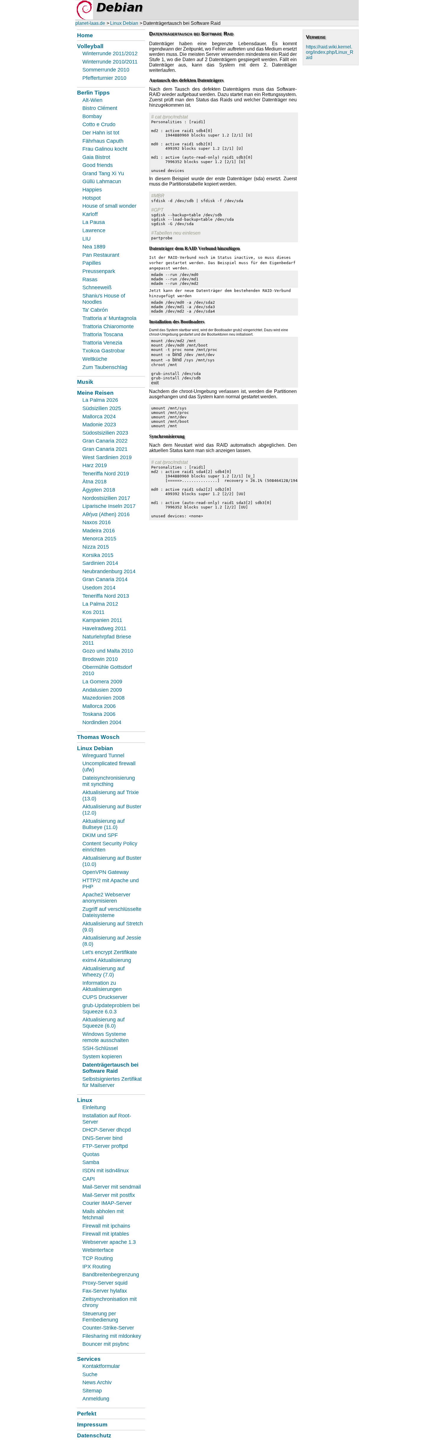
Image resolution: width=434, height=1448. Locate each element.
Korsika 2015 (97, 555)
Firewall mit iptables (105, 1234)
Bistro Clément (99, 108)
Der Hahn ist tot (100, 133)
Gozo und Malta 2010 (107, 651)
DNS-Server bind (102, 1138)
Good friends (97, 165)
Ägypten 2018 (98, 490)
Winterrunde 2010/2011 (110, 62)
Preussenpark (98, 271)
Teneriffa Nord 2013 (105, 596)
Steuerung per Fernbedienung (100, 1317)
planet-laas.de (90, 23)
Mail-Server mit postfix (108, 1195)
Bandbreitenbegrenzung (110, 1275)
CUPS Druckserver (104, 997)
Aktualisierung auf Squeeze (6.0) (103, 1023)
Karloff (90, 214)
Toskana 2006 (98, 714)
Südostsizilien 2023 (105, 433)
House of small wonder (109, 206)
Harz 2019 (94, 465)
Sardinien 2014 (100, 563)
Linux (84, 1100)
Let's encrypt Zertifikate (109, 952)
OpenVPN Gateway (105, 872)
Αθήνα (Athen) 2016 (106, 514)
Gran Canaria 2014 (105, 579)
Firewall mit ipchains (106, 1226)
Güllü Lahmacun (101, 181)
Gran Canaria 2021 (105, 449)
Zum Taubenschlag (104, 367)
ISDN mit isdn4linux (105, 1171)
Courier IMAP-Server (107, 1203)
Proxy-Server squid (105, 1283)
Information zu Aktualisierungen (102, 986)
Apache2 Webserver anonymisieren (106, 898)
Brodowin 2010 (100, 659)
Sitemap (92, 1391)
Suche (89, 1374)
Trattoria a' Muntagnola (109, 318)
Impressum (92, 1424)
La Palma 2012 (100, 604)
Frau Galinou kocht (104, 149)
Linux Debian (124, 23)
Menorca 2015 (99, 539)
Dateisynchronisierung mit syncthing (108, 781)
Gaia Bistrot (96, 157)
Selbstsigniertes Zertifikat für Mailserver (112, 1082)
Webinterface (98, 1250)
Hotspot (91, 198)
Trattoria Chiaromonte (108, 326)
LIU (86, 239)
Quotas (90, 1154)
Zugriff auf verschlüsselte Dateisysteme (111, 912)
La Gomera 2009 (102, 682)
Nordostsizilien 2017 (106, 498)
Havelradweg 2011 (104, 628)
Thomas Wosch (98, 737)
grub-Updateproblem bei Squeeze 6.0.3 (111, 1008)
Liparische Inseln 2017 (109, 506)
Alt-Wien (92, 100)
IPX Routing (96, 1267)
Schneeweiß (97, 287)
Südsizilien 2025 (101, 408)
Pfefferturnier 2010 (104, 78)
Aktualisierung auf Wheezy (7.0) (103, 972)
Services (89, 1359)
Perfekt (86, 1413)
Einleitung (94, 1107)
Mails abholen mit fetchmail (103, 1214)
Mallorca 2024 (99, 417)
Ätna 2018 (94, 482)
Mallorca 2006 (99, 706)
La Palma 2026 (100, 400)
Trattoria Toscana (102, 334)
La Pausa (93, 222)
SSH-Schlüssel (100, 1048)
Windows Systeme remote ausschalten (105, 1037)
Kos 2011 (93, 612)
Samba (90, 1162)
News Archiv (97, 1382)
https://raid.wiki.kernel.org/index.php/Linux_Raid (329, 52)
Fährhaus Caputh (102, 141)
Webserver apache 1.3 (109, 1242)
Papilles (91, 263)
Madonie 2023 (99, 425)
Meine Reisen (95, 392)
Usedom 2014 (98, 588)
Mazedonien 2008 (103, 698)
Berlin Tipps (93, 92)
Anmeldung (95, 1399)
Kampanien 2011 (102, 620)
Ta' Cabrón (95, 310)
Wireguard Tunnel (103, 755)
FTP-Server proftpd (105, 1146)
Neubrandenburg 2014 (109, 571)
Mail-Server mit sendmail (111, 1187)
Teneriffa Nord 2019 (105, 474)
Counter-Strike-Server (108, 1328)
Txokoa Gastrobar (103, 351)
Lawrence (93, 230)
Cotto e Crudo (98, 124)
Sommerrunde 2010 (105, 70)
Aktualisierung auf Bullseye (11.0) (103, 824)
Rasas (89, 279)
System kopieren (102, 1056)
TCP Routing (97, 1258)
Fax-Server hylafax (104, 1291)
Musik (85, 381)
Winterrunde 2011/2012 (110, 53)
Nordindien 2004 (101, 722)
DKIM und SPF (100, 835)
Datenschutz (94, 1435)
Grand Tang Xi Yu (103, 173)
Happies (92, 190)
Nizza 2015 (95, 547)
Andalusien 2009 (102, 690)
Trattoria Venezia (102, 343)
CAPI (88, 1179)
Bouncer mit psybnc (105, 1344)
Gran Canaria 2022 (105, 441)
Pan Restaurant (100, 255)
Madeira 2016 (98, 531)
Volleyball (90, 46)
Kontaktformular (101, 1366)
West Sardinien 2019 (107, 457)
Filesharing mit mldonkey (111, 1336)
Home (85, 35)
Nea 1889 (93, 247)
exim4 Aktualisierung (106, 960)
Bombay (92, 116)
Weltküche (94, 359)
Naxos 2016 (96, 522)
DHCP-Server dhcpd (106, 1130)
